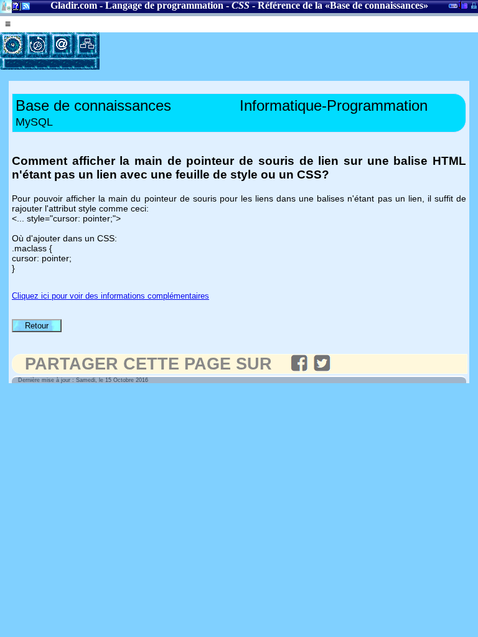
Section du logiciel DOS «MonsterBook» (453, 8)
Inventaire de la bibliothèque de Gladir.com (462, 4)
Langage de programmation (164, 5)
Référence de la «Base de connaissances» (343, 5)
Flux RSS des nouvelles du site (23, 8)
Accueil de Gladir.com (6, 5)
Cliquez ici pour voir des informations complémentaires (110, 295)
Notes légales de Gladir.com (14, 8)
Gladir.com (73, 5)
